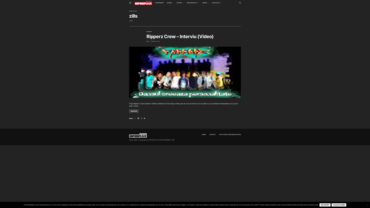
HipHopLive (216, 3)
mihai (148, 41)
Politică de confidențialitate (230, 134)
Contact (212, 134)
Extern (179, 3)
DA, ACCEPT (325, 205)
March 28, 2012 (155, 41)
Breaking (149, 31)
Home (204, 134)
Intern (169, 3)
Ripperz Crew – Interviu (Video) (180, 36)
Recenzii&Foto (192, 3)
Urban (204, 3)
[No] (368, 205)
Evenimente (159, 3)
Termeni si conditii (339, 205)
